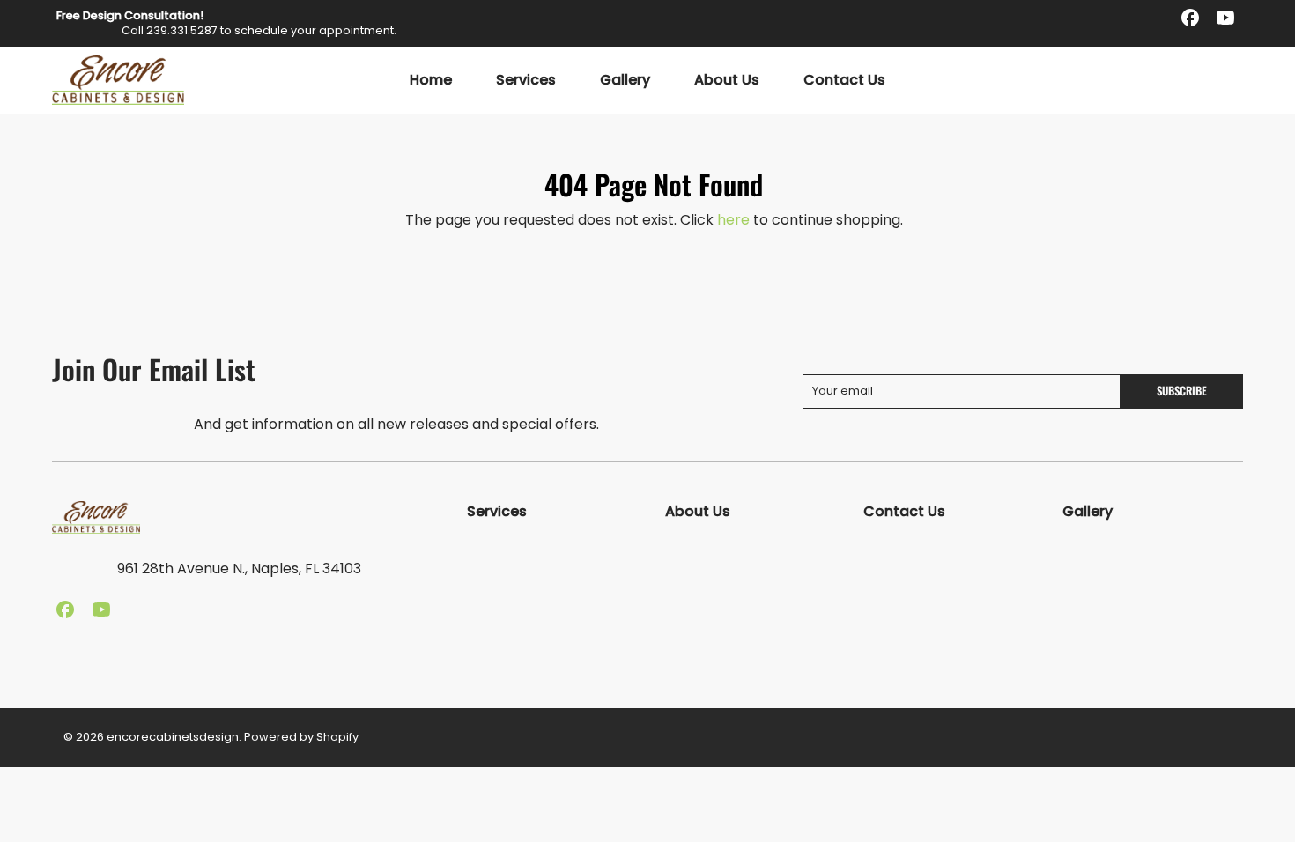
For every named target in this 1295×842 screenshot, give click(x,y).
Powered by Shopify (301, 736)
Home (431, 80)
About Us (726, 80)
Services (526, 80)
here (733, 220)
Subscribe (1182, 390)
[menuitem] (431, 80)
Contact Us (844, 80)
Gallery (625, 80)
